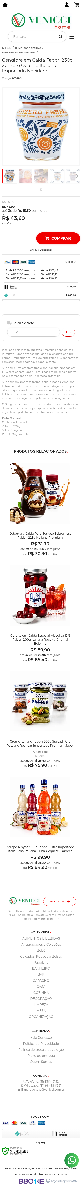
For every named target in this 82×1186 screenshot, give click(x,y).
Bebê (41, 950)
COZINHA (41, 993)
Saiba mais (57, 901)
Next (77, 175)
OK (68, 332)
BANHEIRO (41, 968)
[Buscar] (60, 37)
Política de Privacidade (41, 1044)
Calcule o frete (23, 323)
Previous (5, 176)
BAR (41, 974)
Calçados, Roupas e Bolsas (41, 956)
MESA (41, 1011)
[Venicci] (41, 21)
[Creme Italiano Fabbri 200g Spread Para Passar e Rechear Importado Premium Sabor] (40, 719)
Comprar (61, 238)
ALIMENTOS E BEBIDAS (28, 48)
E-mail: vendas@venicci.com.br (42, 1089)
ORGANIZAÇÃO (41, 1017)
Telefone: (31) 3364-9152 (42, 1081)
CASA (41, 987)
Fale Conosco (41, 1038)
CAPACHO (41, 981)
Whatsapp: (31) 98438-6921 (42, 1085)
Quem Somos (41, 1062)
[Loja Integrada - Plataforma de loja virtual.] (61, 1181)
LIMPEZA (41, 1005)
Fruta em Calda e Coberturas (19, 52)
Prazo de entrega (41, 1056)
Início (8, 48)
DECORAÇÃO (41, 999)
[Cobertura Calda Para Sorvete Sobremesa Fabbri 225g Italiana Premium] (40, 509)
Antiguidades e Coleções (41, 944)
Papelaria (41, 962)
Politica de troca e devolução (41, 1050)
